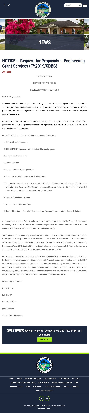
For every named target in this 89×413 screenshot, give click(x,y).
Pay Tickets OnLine (53, 386)
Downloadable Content (62, 382)
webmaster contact (44, 408)
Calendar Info (50, 378)
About (19, 378)
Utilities (75, 386)
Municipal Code (16, 386)
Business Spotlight (33, 378)
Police (66, 386)
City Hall (76, 378)
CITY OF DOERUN (43, 406)
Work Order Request (44, 390)
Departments (43, 382)
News (28, 386)
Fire (76, 382)
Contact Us (44, 339)
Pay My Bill (37, 386)
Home (11, 378)
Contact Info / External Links (23, 382)
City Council (64, 378)
